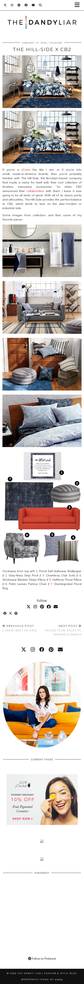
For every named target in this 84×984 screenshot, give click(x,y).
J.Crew (25, 169)
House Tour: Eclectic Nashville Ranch (63, 630)
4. (80, 575)
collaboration (35, 191)
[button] (78, 5)
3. (43, 575)
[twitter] (23, 649)
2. (6, 575)
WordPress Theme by (42, 979)
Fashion (56, 42)
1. (37, 571)
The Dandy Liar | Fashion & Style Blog (47, 973)
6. (6, 584)
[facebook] (41, 649)
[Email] (33, 5)
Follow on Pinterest (43, 958)
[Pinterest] (19, 5)
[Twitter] (5, 5)
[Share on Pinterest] (16, 613)
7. (52, 584)
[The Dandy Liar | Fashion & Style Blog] (42, 16)
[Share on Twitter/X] (10, 613)
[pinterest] (51, 649)
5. (50, 579)
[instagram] (33, 649)
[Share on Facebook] (5, 613)
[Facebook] (26, 5)
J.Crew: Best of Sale (19, 628)
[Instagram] (12, 5)
